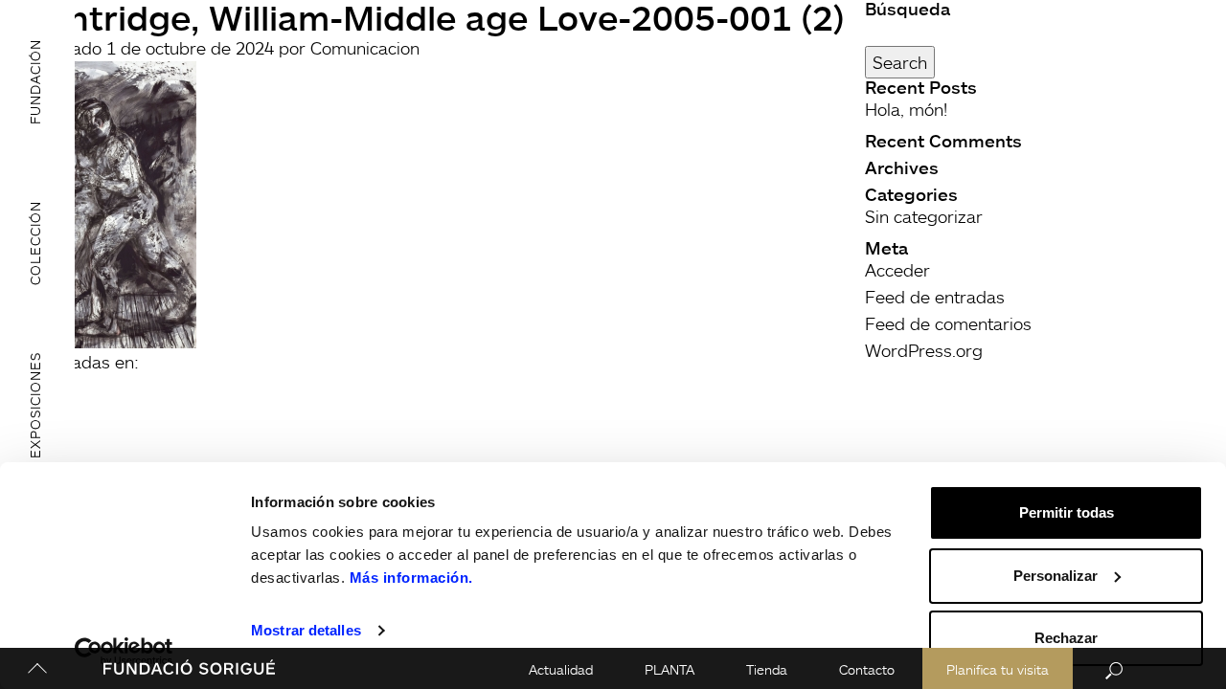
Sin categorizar (924, 216)
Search (900, 62)
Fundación (35, 80)
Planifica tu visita (997, 669)
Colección (35, 243)
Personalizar (1055, 575)
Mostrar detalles (306, 630)
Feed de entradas (935, 296)
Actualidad (561, 669)
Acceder (897, 269)
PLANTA (669, 669)
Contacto (867, 669)
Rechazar (1066, 638)
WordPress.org (924, 350)
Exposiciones (35, 405)
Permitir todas (1066, 512)
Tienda (766, 669)
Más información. (411, 577)
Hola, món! (906, 109)
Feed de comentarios (948, 323)
